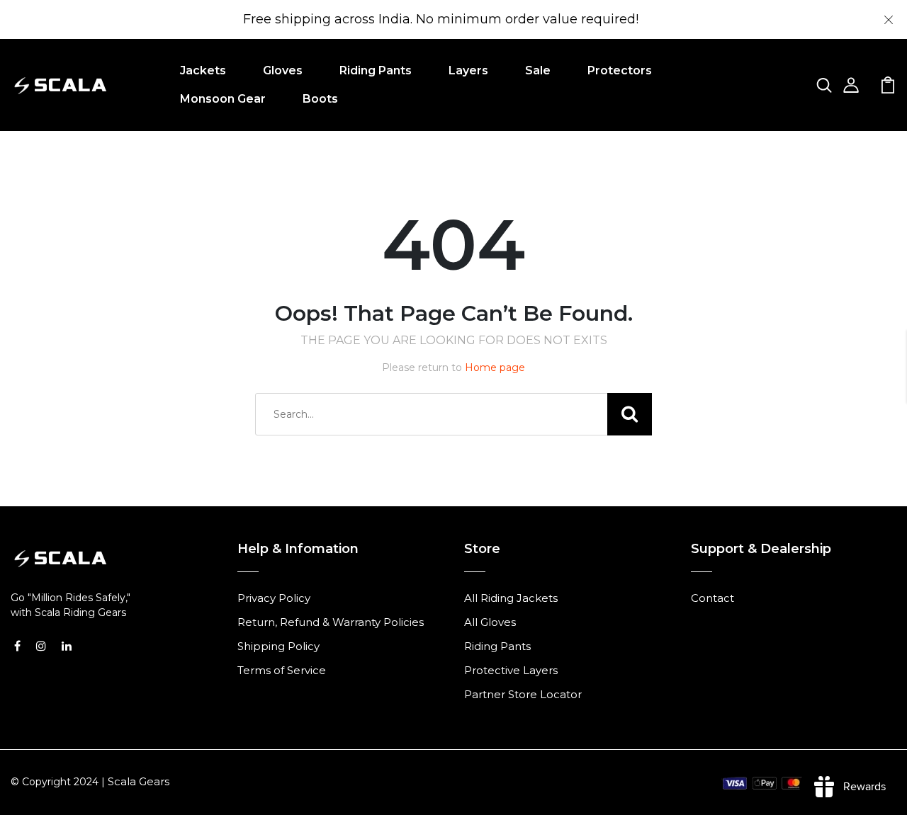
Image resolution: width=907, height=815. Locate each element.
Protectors (619, 70)
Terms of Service (281, 670)
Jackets (203, 70)
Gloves (283, 70)
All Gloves (490, 622)
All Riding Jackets (511, 598)
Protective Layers (511, 670)
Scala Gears (138, 781)
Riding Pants (375, 70)
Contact (712, 598)
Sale (538, 70)
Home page (495, 367)
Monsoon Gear (223, 99)
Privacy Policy (273, 598)
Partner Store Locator (523, 694)
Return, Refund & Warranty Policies (330, 622)
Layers (468, 70)
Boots (320, 99)
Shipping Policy (278, 646)
